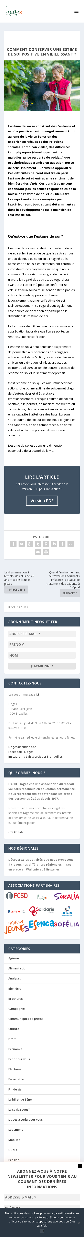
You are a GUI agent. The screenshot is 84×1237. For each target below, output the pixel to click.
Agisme (13, 958)
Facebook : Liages (20, 752)
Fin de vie (14, 1089)
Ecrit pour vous (19, 1059)
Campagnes (16, 1009)
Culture (13, 1029)
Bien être (14, 989)
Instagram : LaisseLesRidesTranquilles (35, 756)
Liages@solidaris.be (22, 747)
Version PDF (42, 500)
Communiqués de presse (25, 1019)
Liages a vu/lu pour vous (25, 1119)
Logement (15, 1129)
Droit (12, 1039)
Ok (42, 1230)
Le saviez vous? (19, 1109)
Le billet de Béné (20, 1099)
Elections (14, 1069)
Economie (15, 1049)
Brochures (15, 999)
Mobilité (14, 1140)
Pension (13, 1160)
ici (37, 694)
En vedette (16, 1079)
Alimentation (17, 968)
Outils (12, 1150)
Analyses (14, 978)
